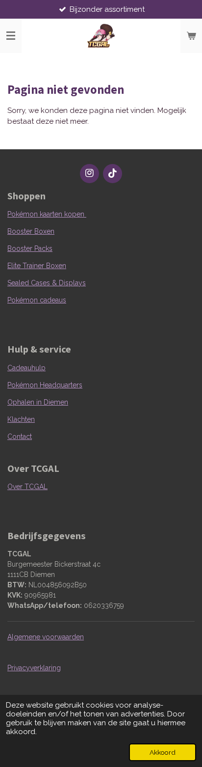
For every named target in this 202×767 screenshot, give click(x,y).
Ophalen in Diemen (37, 402)
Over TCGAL (27, 487)
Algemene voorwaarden (45, 637)
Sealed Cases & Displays (46, 283)
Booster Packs (29, 248)
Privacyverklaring (34, 668)
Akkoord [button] (163, 752)
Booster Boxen (30, 231)
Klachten (21, 419)
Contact (19, 436)
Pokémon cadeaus (36, 300)
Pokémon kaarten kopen (46, 214)
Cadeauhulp (26, 368)
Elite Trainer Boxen (36, 266)
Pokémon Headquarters (44, 385)
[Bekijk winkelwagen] (191, 36)
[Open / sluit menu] (11, 36)
